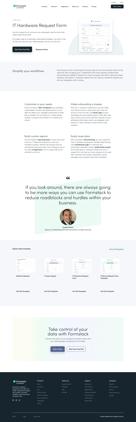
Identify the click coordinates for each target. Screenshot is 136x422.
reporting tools (43, 140)
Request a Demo (42, 49)
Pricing (94, 6)
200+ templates (45, 108)
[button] (44, 6)
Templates (16, 20)
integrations (37, 150)
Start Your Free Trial (22, 49)
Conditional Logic (82, 145)
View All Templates (116, 249)
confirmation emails (102, 147)
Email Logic (97, 113)
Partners (85, 6)
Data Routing (89, 140)
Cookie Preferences (114, 392)
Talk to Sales (117, 6)
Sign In (122, 2)
